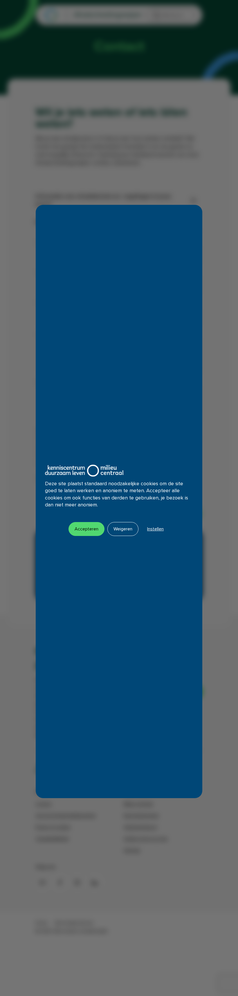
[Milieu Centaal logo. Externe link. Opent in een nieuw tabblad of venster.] (84, 471)
